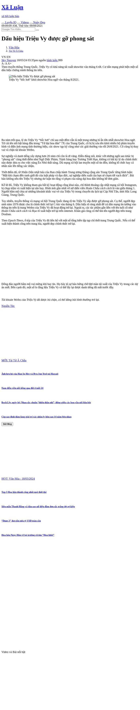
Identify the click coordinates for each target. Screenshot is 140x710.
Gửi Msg (7, 424)
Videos (24, 22)
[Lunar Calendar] (31, 23)
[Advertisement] (70, 109)
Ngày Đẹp (38, 22)
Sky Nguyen (8, 60)
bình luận (52, 60)
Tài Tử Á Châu (16, 51)
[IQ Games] (2, 23)
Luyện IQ (10, 22)
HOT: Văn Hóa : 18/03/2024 (18, 478)
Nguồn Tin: (8, 305)
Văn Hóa (14, 47)
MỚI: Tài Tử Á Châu (13, 360)
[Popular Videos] (18, 23)
